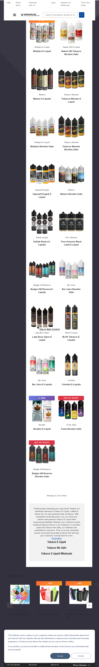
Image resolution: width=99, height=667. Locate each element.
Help (9, 3)
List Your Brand (13, 665)
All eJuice (33, 665)
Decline (81, 656)
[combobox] (60, 15)
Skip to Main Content (49, 329)
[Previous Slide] (10, 605)
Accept (60, 656)
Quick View (42, 31)
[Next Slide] (89, 605)
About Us (55, 665)
